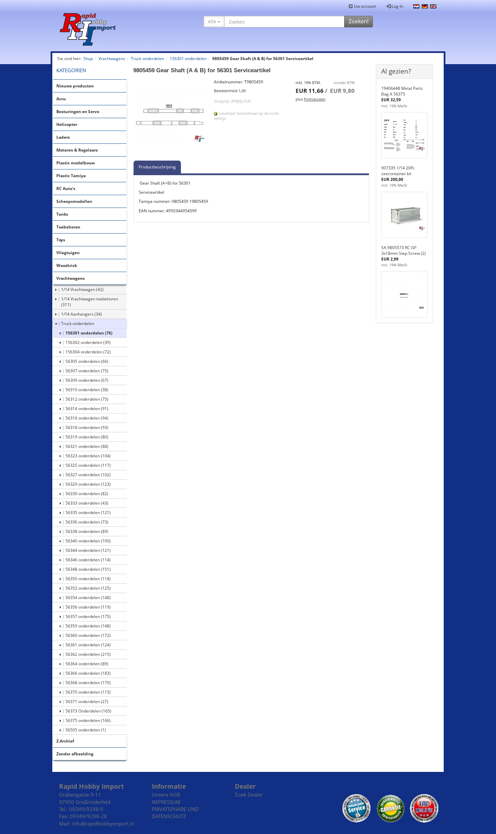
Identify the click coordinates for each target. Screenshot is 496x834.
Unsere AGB (166, 794)
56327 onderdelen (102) (88, 475)
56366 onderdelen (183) (88, 673)
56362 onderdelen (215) (88, 654)
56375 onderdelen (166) (88, 720)
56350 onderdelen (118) (88, 579)
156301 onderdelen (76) (88, 333)
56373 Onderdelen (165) (88, 711)
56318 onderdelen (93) (86, 427)
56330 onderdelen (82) (86, 493)
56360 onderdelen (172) (88, 635)
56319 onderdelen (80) (86, 437)
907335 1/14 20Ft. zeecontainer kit (398, 171)
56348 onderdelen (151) (88, 569)
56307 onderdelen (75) (86, 371)
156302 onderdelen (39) (88, 342)
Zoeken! (358, 21)
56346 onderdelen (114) (88, 560)
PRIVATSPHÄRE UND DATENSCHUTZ (175, 812)
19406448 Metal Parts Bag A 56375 (402, 91)
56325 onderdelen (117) (88, 465)
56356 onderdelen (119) (88, 607)
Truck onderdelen (77, 323)
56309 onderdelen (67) (86, 380)
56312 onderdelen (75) (86, 399)
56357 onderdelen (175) (88, 616)
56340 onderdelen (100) (88, 541)
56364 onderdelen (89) (86, 664)
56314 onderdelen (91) (86, 408)
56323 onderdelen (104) (88, 456)
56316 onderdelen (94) (86, 418)
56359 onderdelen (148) (88, 626)
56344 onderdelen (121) (88, 550)
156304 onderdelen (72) (88, 352)
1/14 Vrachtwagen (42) (82, 289)
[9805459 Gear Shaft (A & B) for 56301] (170, 116)
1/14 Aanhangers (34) (81, 314)
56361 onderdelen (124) (88, 645)
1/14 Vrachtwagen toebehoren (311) (89, 301)
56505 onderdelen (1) (85, 730)
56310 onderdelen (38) (86, 390)
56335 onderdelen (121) (88, 512)
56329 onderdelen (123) (88, 484)
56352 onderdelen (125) (88, 588)
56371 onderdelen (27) (86, 701)
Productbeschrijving (157, 167)
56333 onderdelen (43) (86, 503)
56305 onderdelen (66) (86, 361)
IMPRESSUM (166, 802)
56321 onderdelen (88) (86, 446)
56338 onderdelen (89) (86, 531)
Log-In (397, 6)
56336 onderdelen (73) (86, 522)
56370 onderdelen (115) (88, 692)
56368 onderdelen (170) (88, 682)
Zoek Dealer (249, 794)
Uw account (364, 6)
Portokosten (315, 99)
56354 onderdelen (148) (88, 597)
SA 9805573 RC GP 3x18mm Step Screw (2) (403, 250)
